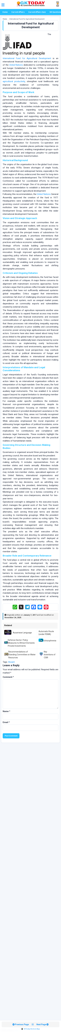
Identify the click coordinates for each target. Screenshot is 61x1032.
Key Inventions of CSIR (49, 655)
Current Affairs (18, 12)
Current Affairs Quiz (37, 12)
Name (6, 711)
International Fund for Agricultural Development (27, 58)
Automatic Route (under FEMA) (46, 632)
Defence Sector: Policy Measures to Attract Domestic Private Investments (21, 643)
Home (5, 12)
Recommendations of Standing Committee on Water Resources (22, 655)
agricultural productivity (14, 81)
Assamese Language (22, 632)
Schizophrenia (49, 640)
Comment (8, 677)
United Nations (16, 65)
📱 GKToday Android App (30, 1029)
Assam (11, 662)
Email (6, 722)
